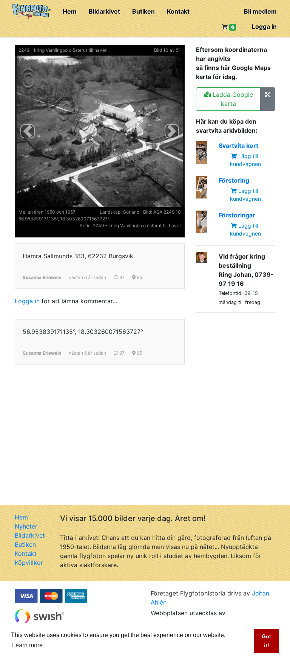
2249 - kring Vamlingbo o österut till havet (62, 50)
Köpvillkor (29, 562)
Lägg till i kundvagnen (245, 160)
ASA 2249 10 (167, 212)
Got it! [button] (266, 640)
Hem (70, 11)
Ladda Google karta (232, 99)
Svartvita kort (238, 145)
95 (139, 277)
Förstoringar (237, 215)
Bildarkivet (104, 11)
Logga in (264, 26)
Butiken (143, 11)
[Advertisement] (243, 356)
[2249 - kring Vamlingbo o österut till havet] (267, 99)
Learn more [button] (27, 645)
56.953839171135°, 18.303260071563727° (64, 219)
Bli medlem (260, 11)
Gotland (131, 212)
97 (121, 277)
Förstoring (234, 180)
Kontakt (178, 11)
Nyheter (26, 526)
